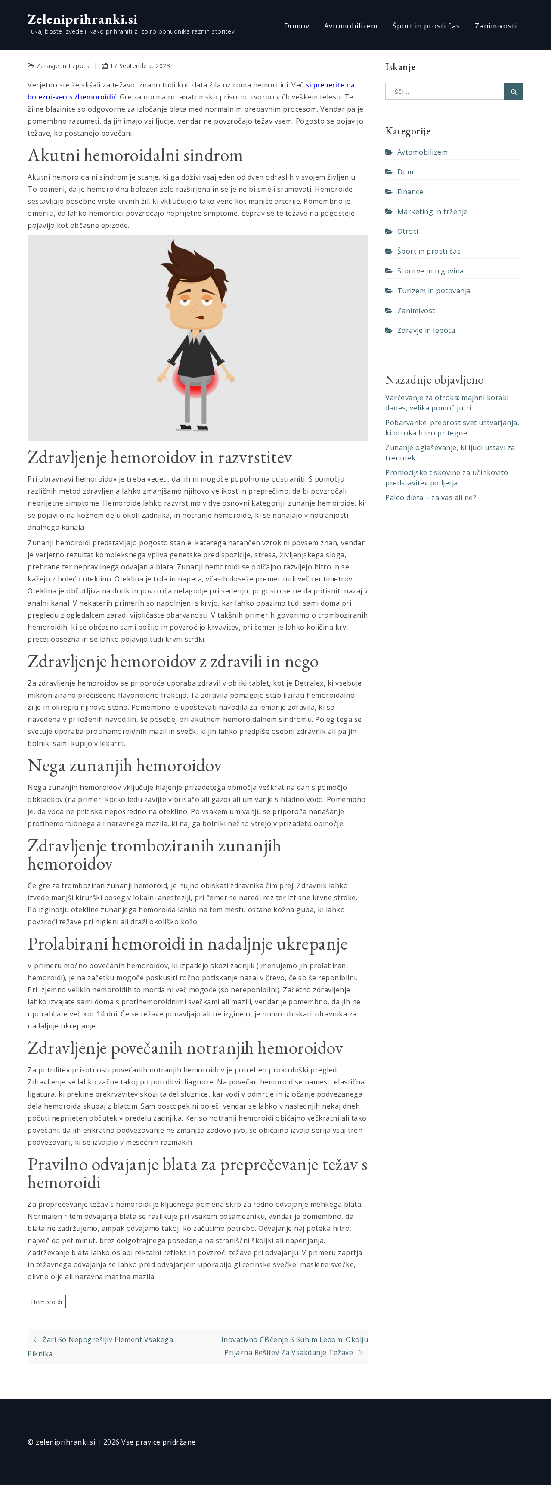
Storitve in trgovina (430, 271)
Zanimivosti (496, 26)
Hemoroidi (46, 1302)
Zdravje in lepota (63, 66)
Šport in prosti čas (426, 26)
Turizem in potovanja (434, 290)
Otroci (407, 231)
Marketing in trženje (432, 211)
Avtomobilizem (351, 26)
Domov (297, 26)
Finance (410, 191)
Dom (405, 172)
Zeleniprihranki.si (83, 19)
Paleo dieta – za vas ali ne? (430, 497)
